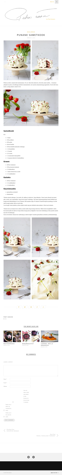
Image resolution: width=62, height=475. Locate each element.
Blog (28, 31)
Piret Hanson (8, 317)
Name (5, 379)
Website (5, 386)
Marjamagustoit (28, 343)
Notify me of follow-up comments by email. (8, 407)
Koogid (33, 31)
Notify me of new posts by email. (8, 414)
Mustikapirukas (9, 343)
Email (5, 382)
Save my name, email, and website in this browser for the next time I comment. (26, 396)
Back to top (54, 472)
